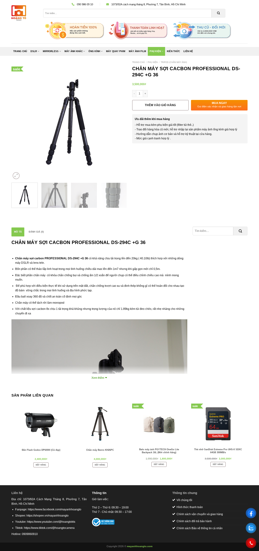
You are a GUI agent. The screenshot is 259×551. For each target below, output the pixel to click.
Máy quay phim (115, 51)
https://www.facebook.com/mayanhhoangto (54, 509)
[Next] (120, 122)
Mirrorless (51, 51)
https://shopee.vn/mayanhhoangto (47, 515)
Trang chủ (20, 51)
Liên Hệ (188, 51)
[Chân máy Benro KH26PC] (100, 424)
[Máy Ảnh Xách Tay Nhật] (24, 13)
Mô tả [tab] (18, 231)
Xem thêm (97, 377)
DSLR (33, 51)
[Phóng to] (16, 175)
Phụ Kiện (155, 51)
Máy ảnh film (137, 51)
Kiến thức (173, 51)
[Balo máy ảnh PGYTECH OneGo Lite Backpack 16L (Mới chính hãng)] (159, 424)
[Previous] (18, 122)
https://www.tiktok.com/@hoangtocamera (49, 527)
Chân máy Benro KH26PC (100, 450)
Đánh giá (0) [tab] (36, 231)
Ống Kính (94, 51)
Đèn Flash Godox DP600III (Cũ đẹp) (41, 450)
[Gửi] (218, 13)
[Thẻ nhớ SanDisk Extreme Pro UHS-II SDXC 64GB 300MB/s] (218, 424)
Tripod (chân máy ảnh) (174, 62)
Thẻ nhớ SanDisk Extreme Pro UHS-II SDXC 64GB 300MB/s (218, 451)
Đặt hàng (41, 465)
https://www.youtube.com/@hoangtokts (51, 521)
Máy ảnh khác (73, 51)
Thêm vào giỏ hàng (160, 105)
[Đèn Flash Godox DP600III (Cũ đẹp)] (41, 424)
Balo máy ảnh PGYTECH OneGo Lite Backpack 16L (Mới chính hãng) (159, 451)
